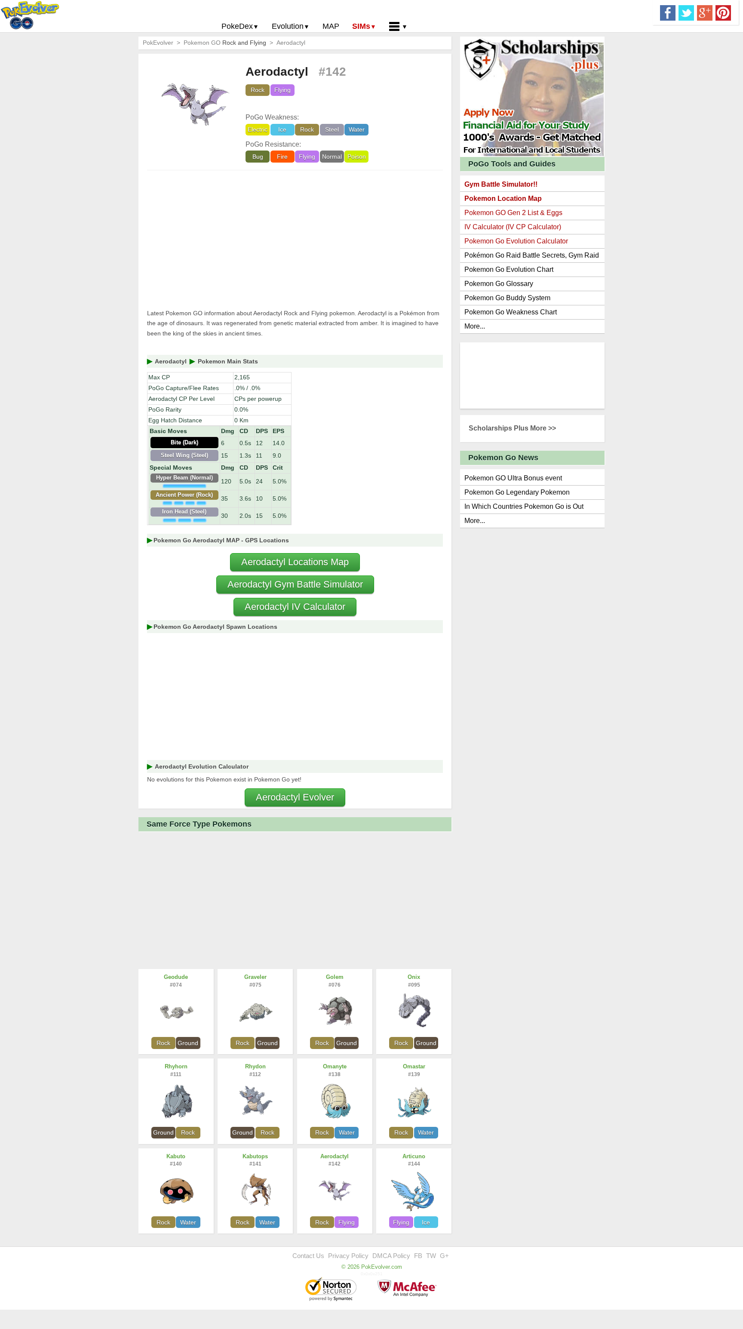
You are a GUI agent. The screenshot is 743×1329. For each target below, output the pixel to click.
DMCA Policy (391, 1255)
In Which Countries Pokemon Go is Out (523, 506)
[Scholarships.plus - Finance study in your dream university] (532, 96)
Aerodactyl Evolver (295, 797)
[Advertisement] (295, 239)
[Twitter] (686, 12)
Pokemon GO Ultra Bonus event (513, 478)
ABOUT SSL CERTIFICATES (332, 1290)
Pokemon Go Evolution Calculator (516, 241)
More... (474, 326)
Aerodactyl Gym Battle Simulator (295, 584)
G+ (444, 1255)
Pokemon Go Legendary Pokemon (517, 492)
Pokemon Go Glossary (498, 283)
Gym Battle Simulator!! (500, 184)
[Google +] (704, 12)
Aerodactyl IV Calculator (295, 606)
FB (418, 1255)
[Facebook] (667, 12)
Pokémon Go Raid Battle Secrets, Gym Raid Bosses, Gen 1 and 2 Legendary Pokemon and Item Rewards (531, 257)
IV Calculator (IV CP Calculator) (512, 227)
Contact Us (308, 1255)
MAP (330, 26)
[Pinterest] (723, 12)
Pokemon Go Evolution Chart (508, 269)
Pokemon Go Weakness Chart (510, 312)
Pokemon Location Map (503, 198)
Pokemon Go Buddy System (507, 297)
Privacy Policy (348, 1255)
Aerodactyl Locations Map (295, 562)
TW (431, 1255)
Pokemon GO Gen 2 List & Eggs (513, 212)
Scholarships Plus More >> (512, 428)
